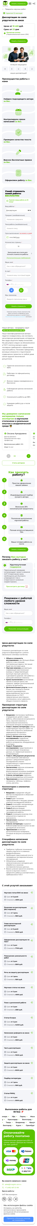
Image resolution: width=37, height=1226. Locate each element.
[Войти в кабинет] (33, 3)
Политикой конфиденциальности (15, 316)
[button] (8, 456)
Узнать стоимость (18, 4)
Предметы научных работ (15, 9)
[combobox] (18, 210)
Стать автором (18, 463)
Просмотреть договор (15, 586)
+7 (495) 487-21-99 (12, 1188)
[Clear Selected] (28, 210)
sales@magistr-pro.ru (13, 1184)
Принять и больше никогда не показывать (18, 1219)
